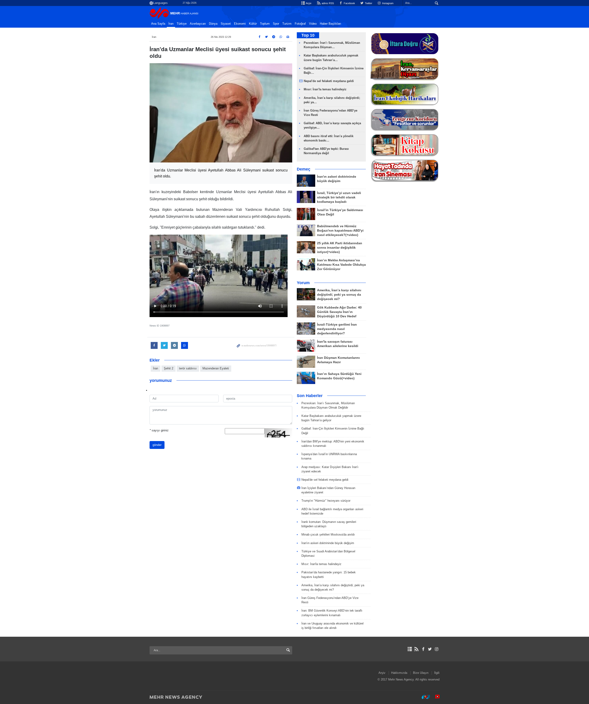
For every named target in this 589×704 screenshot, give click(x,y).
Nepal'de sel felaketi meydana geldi (329, 81)
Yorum (303, 282)
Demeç (303, 169)
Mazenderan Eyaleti (215, 368)
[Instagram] (436, 649)
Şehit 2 (168, 368)
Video (313, 23)
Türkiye (182, 23)
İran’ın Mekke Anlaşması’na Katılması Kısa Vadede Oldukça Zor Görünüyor (341, 265)
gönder (157, 445)
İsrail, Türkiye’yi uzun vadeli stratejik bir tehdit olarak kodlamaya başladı (339, 197)
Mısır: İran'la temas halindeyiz (325, 89)
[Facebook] (423, 649)
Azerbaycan (198, 23)
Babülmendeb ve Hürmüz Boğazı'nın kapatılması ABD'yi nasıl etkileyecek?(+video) (340, 230)
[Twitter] (430, 649)
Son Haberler (310, 395)
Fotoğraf (300, 23)
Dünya (213, 23)
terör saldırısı (188, 368)
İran (170, 23)
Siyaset (226, 23)
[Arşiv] (410, 649)
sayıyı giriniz (159, 430)
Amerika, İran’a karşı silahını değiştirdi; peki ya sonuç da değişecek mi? (339, 295)
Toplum (265, 23)
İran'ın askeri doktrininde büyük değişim (327, 543)
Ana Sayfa (158, 23)
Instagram (387, 3)
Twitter (368, 3)
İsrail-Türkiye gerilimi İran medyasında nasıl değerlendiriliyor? (337, 329)
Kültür (253, 23)
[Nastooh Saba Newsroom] (423, 697)
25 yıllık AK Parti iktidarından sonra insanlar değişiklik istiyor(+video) (339, 248)
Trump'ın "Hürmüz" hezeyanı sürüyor (325, 500)
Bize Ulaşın (420, 673)
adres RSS (327, 3)
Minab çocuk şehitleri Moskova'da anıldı (328, 534)
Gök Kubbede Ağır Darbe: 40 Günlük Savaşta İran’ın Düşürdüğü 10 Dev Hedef (339, 312)
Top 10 (308, 35)
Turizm (287, 23)
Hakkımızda (399, 673)
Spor (276, 23)
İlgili (436, 673)
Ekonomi (240, 23)
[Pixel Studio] (435, 697)
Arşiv (308, 3)
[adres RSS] (416, 649)
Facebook (349, 3)
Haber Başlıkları (330, 23)
